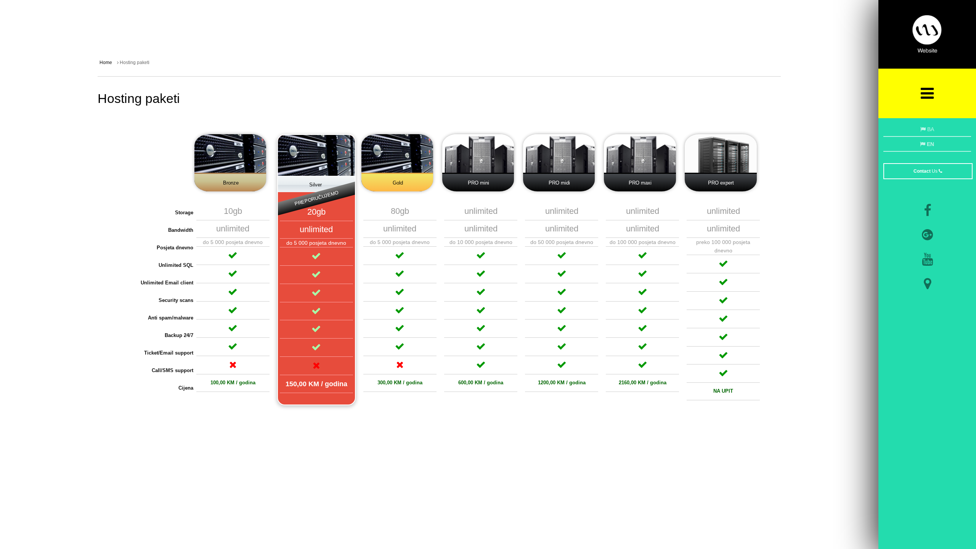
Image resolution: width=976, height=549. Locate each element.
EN (929, 144)
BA (930, 129)
